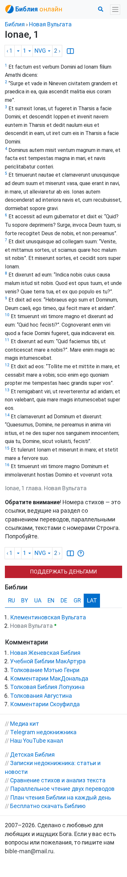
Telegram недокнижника (43, 732)
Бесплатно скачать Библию (48, 806)
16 (7, 465)
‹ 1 (10, 50)
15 (7, 448)
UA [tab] (37, 600)
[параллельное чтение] (70, 51)
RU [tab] (11, 600)
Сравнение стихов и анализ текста (58, 780)
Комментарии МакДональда (49, 678)
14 (7, 415)
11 (7, 340)
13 (7, 390)
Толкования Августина (41, 696)
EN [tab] (51, 600)
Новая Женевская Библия (45, 653)
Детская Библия (32, 754)
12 (7, 365)
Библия (15, 24)
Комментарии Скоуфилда (45, 704)
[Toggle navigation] (115, 10)
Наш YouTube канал (36, 740)
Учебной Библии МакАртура (48, 661)
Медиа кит (24, 724)
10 (7, 315)
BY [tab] (24, 600)
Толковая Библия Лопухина (47, 687)
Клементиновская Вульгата (48, 617)
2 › (57, 50)
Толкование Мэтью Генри (44, 670)
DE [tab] (64, 600)
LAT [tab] (92, 600)
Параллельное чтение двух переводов (62, 789)
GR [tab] (77, 600)
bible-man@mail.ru (29, 851)
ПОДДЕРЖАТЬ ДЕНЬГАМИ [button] (63, 572)
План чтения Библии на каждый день (60, 797)
